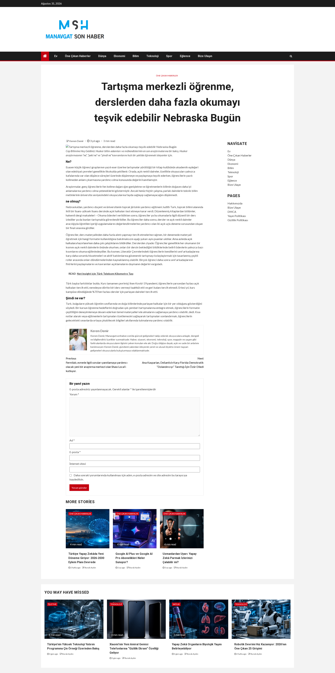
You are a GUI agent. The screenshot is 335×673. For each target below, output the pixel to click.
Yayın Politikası (237, 215)
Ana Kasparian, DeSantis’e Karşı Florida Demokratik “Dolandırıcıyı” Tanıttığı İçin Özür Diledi (173, 362)
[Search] (291, 56)
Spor (169, 56)
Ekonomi (119, 56)
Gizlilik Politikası (238, 220)
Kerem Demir (76, 141)
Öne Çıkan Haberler (78, 56)
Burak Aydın (90, 567)
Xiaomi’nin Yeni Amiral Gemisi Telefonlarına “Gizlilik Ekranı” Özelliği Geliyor (134, 648)
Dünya (102, 56)
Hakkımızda (235, 203)
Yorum (74, 394)
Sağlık (176, 604)
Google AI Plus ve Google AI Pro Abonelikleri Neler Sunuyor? (134, 558)
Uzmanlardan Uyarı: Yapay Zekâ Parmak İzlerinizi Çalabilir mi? (179, 558)
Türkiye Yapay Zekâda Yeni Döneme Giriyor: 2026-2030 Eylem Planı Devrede (86, 558)
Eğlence (185, 56)
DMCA (232, 211)
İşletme (52, 604)
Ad (72, 440)
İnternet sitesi (77, 463)
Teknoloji (152, 56)
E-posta (75, 452)
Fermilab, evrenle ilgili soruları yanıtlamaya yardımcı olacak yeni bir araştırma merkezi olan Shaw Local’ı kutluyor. (96, 365)
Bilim (136, 56)
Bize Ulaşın (205, 56)
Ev (55, 56)
